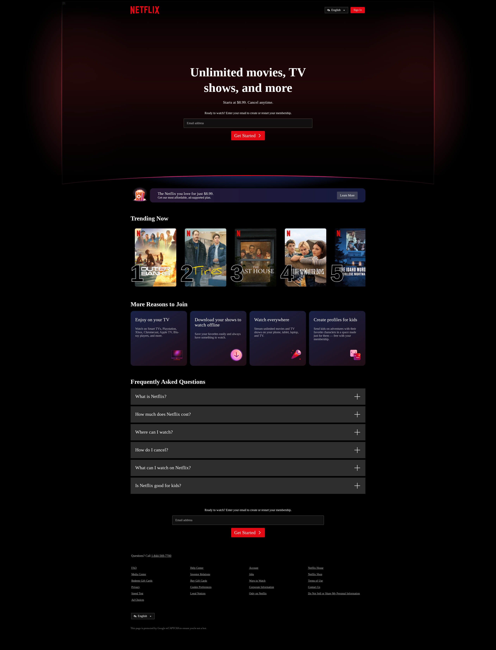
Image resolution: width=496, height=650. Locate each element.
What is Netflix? (150, 396)
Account (253, 567)
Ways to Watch (257, 580)
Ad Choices (137, 599)
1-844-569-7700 (161, 555)
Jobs (251, 574)
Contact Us (314, 587)
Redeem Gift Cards (141, 580)
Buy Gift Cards (198, 580)
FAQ (134, 567)
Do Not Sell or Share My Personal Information (334, 593)
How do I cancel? (151, 449)
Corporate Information (261, 587)
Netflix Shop (315, 574)
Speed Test (137, 593)
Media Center (138, 574)
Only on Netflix (258, 593)
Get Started (245, 135)
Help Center (196, 567)
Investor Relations (200, 574)
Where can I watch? (154, 432)
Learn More (347, 195)
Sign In (358, 10)
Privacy (135, 587)
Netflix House (315, 567)
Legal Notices (197, 593)
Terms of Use (315, 580)
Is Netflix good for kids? (158, 485)
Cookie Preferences (200, 587)
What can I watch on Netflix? (163, 467)
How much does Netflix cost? (163, 414)
